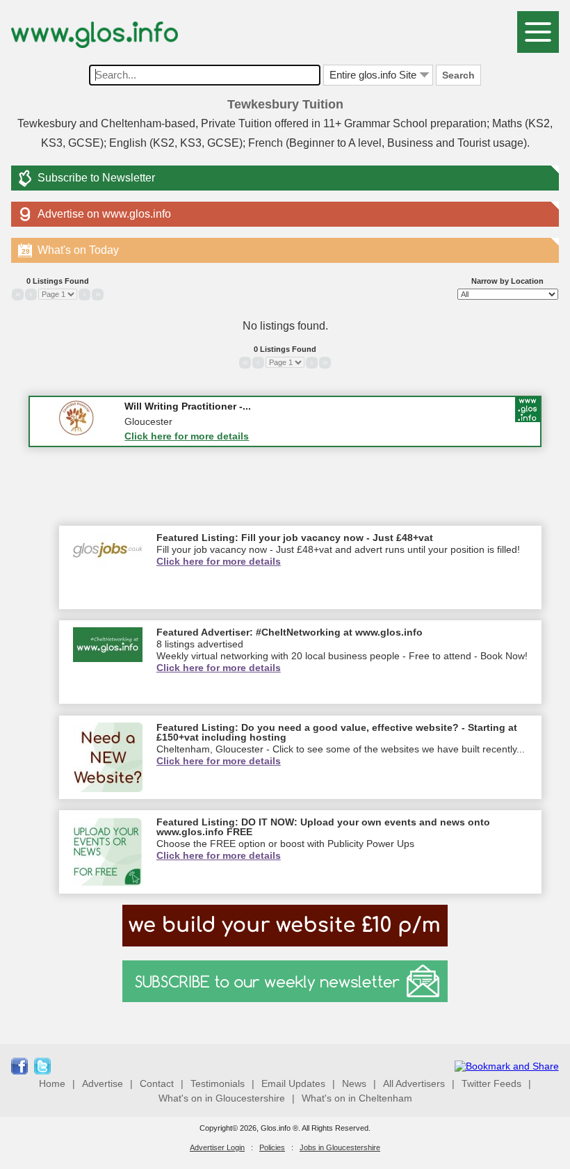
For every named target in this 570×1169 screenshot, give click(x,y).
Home (52, 1083)
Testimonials (217, 1083)
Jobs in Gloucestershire (340, 1147)
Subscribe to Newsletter (96, 178)
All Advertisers (414, 1083)
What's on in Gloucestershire (221, 1098)
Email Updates (293, 1083)
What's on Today (70, 250)
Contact (157, 1083)
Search (458, 75)
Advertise (102, 1083)
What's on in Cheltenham (357, 1098)
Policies (272, 1147)
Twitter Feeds (491, 1083)
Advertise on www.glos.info (104, 214)
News (354, 1083)
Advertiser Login (217, 1147)
